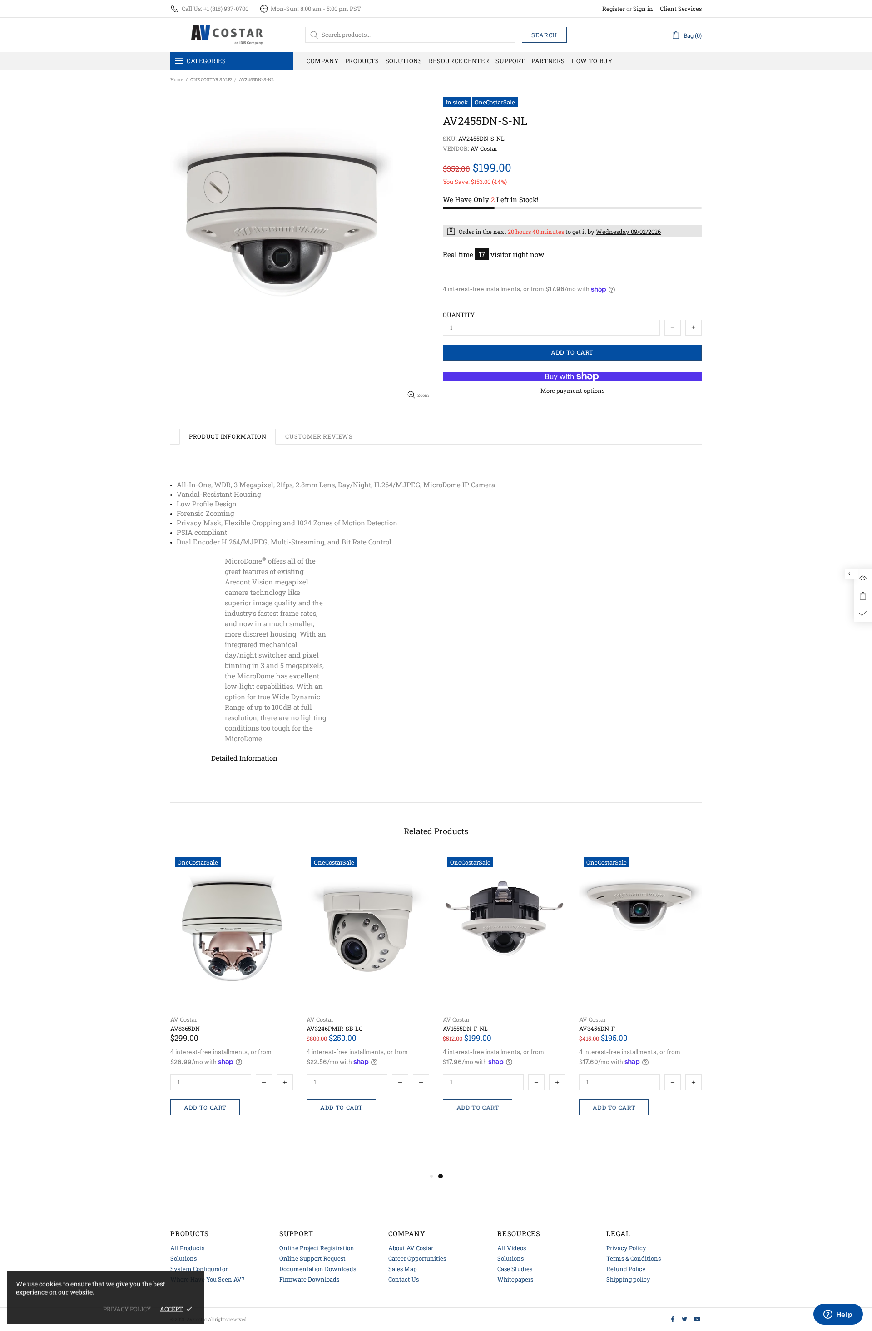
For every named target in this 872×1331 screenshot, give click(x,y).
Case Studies (514, 1269)
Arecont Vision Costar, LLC (227, 34)
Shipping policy (628, 1279)
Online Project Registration (316, 1248)
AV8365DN (185, 1029)
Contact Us (403, 1279)
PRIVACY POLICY (127, 1309)
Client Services (681, 9)
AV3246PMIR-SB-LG (335, 1029)
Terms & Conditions (633, 1258)
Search (544, 35)
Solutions (183, 1258)
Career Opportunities (417, 1258)
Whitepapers (515, 1279)
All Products (187, 1248)
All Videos (511, 1248)
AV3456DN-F (597, 1029)
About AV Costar (410, 1248)
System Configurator (199, 1269)
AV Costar (183, 1020)
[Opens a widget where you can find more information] (838, 1315)
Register (613, 9)
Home (176, 80)
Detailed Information (244, 757)
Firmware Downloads (309, 1279)
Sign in (643, 9)
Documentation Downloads (317, 1269)
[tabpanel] (504, 1002)
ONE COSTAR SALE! (211, 80)
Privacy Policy (626, 1248)
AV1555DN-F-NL (465, 1029)
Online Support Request (312, 1258)
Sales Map (402, 1269)
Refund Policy (626, 1269)
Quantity (459, 315)
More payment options (572, 391)
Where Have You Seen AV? (207, 1279)
